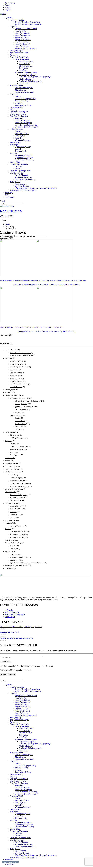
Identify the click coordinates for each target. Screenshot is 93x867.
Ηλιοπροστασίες (16, 107)
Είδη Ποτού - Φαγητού (42, 280)
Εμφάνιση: (4, 238)
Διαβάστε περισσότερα (10, 862)
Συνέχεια (11, 674)
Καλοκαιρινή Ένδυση (23, 105)
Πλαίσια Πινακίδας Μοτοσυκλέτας (28, 24)
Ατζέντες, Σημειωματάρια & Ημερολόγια (35, 77)
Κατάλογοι (9, 193)
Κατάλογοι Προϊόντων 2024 (9, 632)
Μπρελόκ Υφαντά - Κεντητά (19, 367)
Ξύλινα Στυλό (24, 64)
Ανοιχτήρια (19, 118)
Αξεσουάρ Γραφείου (27, 75)
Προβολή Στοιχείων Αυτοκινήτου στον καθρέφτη (16, 638)
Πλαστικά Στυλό (25, 66)
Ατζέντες (13, 110)
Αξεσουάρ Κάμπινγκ (23, 140)
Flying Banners (20, 184)
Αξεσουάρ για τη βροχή (24, 158)
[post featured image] (36, 275)
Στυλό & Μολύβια (22, 59)
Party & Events (15, 142)
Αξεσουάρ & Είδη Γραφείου (26, 72)
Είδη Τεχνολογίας (16, 173)
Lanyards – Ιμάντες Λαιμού (20, 171)
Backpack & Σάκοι (22, 134)
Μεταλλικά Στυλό (26, 61)
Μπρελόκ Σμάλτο (21, 46)
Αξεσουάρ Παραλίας (23, 147)
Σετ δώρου (23, 68)
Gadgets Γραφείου (26, 79)
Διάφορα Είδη (15, 182)
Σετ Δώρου (23, 83)
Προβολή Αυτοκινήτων (19, 112)
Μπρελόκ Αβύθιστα (22, 33)
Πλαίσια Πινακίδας (17, 20)
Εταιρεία (8, 5)
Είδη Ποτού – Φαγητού (19, 116)
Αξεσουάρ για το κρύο (23, 155)
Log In (7, 9)
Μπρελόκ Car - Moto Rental (19, 384)
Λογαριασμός (10, 3)
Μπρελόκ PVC (20, 31)
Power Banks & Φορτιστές (25, 179)
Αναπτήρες (14, 55)
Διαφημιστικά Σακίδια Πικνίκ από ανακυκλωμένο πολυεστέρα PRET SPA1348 (46, 331)
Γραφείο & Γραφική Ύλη (19, 57)
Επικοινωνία (9, 197)
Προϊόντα (8, 18)
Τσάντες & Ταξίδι (16, 129)
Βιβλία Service (20, 90)
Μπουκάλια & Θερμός (23, 123)
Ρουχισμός (14, 94)
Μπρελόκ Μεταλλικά (23, 40)
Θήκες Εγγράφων (16, 51)
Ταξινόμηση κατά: (7, 236)
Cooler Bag (19, 138)
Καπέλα (18, 96)
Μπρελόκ (13, 26)
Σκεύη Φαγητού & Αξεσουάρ (26, 125)
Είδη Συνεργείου (16, 85)
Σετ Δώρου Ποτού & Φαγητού (26, 127)
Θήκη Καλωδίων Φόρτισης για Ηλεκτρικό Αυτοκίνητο (36, 188)
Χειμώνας (13, 153)
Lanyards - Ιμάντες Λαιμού (13, 489)
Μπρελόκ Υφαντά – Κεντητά (26, 48)
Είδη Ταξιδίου (20, 136)
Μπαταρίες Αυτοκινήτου (24, 92)
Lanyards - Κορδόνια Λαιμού (19, 557)
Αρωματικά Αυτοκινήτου (19, 53)
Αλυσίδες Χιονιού (22, 186)
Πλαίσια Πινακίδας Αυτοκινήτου (27, 22)
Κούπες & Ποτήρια (22, 120)
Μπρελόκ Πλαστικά (22, 44)
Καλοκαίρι (14, 144)
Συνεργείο (18, 103)
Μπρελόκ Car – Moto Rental (26, 29)
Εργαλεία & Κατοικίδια (19, 164)
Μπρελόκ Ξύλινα (21, 42)
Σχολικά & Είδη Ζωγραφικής (30, 81)
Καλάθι (8, 7)
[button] (2, 201)
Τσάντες (18, 131)
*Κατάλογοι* (9, 568)
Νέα (6, 195)
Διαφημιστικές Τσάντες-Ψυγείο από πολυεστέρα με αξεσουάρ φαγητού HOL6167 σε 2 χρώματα (46, 284)
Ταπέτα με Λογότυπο (18, 114)
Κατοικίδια (19, 169)
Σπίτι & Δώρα (15, 162)
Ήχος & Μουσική (21, 175)
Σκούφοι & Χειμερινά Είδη (25, 99)
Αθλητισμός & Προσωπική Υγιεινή (23, 190)
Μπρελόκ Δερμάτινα (22, 35)
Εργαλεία (18, 166)
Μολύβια (22, 70)
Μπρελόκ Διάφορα (22, 37)
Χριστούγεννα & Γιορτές (24, 160)
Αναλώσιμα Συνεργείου (24, 88)
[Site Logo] (3, 14)
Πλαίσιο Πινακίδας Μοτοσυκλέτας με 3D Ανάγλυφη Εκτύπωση (21, 627)
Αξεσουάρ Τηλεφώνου (23, 177)
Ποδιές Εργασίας (21, 101)
